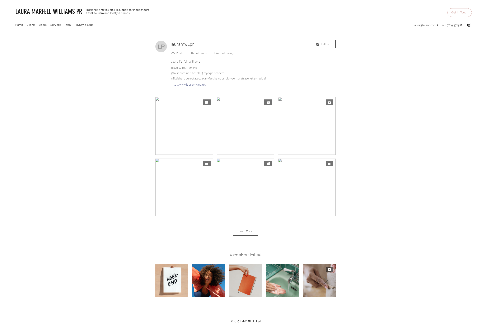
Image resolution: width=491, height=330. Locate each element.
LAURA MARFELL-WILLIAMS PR (48, 11)
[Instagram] (469, 25)
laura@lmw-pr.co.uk (426, 25)
